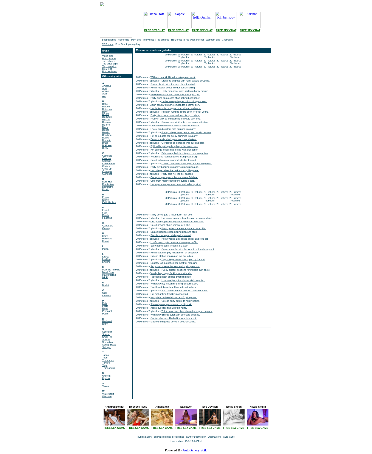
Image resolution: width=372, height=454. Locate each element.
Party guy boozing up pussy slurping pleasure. (174, 167)
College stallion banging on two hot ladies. (172, 256)
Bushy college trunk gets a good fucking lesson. (186, 132)
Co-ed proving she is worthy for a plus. (170, 225)
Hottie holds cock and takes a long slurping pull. (175, 94)
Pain (104, 303)
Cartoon (106, 158)
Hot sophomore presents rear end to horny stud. (175, 184)
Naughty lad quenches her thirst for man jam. (173, 263)
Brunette (106, 140)
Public (105, 313)
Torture (106, 362)
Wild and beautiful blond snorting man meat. (172, 77)
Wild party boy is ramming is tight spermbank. (174, 283)
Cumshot (107, 174)
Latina (105, 256)
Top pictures (162, 39)
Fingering (107, 218)
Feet (104, 212)
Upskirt (106, 378)
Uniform (106, 375)
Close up (107, 168)
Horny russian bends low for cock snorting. (172, 87)
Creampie (107, 171)
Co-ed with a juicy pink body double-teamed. (173, 160)
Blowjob (106, 132)
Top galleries (108, 61)
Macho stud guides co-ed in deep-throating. (173, 321)
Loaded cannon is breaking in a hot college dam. (186, 163)
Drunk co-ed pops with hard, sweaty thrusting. (185, 80)
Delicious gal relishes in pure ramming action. (184, 153)
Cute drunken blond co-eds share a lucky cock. (175, 125)
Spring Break (109, 344)
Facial (105, 210)
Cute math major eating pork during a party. (172, 180)
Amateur (106, 86)
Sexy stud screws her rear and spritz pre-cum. (175, 266)
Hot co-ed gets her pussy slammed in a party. (174, 136)
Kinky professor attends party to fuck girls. (183, 228)
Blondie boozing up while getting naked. (170, 235)
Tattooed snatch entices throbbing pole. (170, 276)
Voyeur (106, 386)
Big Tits (106, 119)
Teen (104, 357)
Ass (104, 96)
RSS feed (107, 69)
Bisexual (106, 122)
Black (105, 127)
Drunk (105, 189)
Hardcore (107, 238)
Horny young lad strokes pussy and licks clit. (184, 238)
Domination (108, 184)
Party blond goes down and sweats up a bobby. (175, 115)
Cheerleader (108, 163)
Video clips (123, 39)
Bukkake (107, 145)
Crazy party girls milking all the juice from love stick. (177, 221)
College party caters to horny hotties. (180, 301)
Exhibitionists (109, 202)
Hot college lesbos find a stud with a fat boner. (174, 149)
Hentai (105, 241)
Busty (105, 148)
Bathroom (107, 109)
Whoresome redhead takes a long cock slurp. (174, 156)
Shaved (106, 334)
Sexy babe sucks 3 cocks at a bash (169, 245)
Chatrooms (228, 39)
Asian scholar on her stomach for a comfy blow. (175, 105)
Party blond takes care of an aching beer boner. (175, 98)
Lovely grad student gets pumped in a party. (173, 129)
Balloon (106, 106)
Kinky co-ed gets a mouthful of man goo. (171, 214)
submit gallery (145, 436)
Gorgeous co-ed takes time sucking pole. (183, 142)
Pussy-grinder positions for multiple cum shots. (185, 270)
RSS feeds (176, 39)
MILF (105, 277)
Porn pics (136, 39)
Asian (105, 93)
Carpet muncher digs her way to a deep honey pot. (187, 249)
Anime (105, 91)
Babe (105, 104)
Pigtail (105, 308)
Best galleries (109, 39)
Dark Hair (107, 181)
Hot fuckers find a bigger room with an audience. (175, 108)
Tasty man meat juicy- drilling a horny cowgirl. (185, 91)
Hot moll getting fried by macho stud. (169, 294)
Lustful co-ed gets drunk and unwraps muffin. (174, 242)
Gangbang (107, 225)
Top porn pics (109, 66)
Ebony (105, 197)
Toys (104, 365)
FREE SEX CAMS (114, 427)
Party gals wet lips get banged (177, 174)
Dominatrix (107, 186)
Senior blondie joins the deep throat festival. (172, 84)
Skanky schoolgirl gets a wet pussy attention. (185, 122)
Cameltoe (107, 155)
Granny (106, 228)
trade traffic (229, 436)
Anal (104, 88)
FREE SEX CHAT (154, 30)
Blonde (105, 130)
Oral (104, 293)
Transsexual (108, 368)
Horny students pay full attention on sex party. (174, 252)
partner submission (196, 436)
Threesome (108, 360)
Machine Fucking (111, 269)
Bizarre (106, 124)
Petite (105, 306)
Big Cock (107, 117)
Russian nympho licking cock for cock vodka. (185, 111)
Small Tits (107, 337)
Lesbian (106, 259)
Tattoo (105, 355)
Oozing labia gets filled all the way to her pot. (173, 318)
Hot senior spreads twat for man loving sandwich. (187, 218)
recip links (179, 436)
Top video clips (110, 63)
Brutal (105, 142)
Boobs (105, 137)
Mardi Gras (108, 272)
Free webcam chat (194, 39)
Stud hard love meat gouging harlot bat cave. (184, 290)
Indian (105, 249)
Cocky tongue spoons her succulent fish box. (174, 177)
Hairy (105, 236)
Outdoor (106, 295)
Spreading (107, 342)
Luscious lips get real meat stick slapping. (183, 280)
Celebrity (107, 161)
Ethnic (105, 199)
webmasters (214, 436)
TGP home (107, 44)
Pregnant (107, 311)
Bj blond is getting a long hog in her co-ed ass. (174, 146)
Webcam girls (213, 39)
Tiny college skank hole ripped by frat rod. (183, 259)
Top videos (148, 39)
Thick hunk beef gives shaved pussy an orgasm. (186, 311)
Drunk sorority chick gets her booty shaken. (173, 139)
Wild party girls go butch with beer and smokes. (175, 314)
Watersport (108, 394)
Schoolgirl (107, 331)
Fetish (105, 215)
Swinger (106, 347)
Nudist (105, 285)
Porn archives (109, 71)
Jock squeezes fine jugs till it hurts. (168, 307)
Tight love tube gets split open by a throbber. (173, 287)
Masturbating (109, 274)
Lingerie (106, 262)
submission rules (163, 436)
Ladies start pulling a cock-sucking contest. (184, 101)
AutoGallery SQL (195, 450)
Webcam (107, 396)
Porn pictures (109, 58)
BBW (104, 111)
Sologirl (106, 339)
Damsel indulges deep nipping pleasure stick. (173, 232)
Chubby (106, 166)
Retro (105, 324)
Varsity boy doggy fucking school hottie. (171, 273)
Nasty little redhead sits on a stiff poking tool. (173, 297)
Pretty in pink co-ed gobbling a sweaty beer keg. (175, 118)
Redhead (107, 321)
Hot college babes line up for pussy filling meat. (174, 170)
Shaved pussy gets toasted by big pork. (171, 304)
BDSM (105, 114)
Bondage (107, 135)
